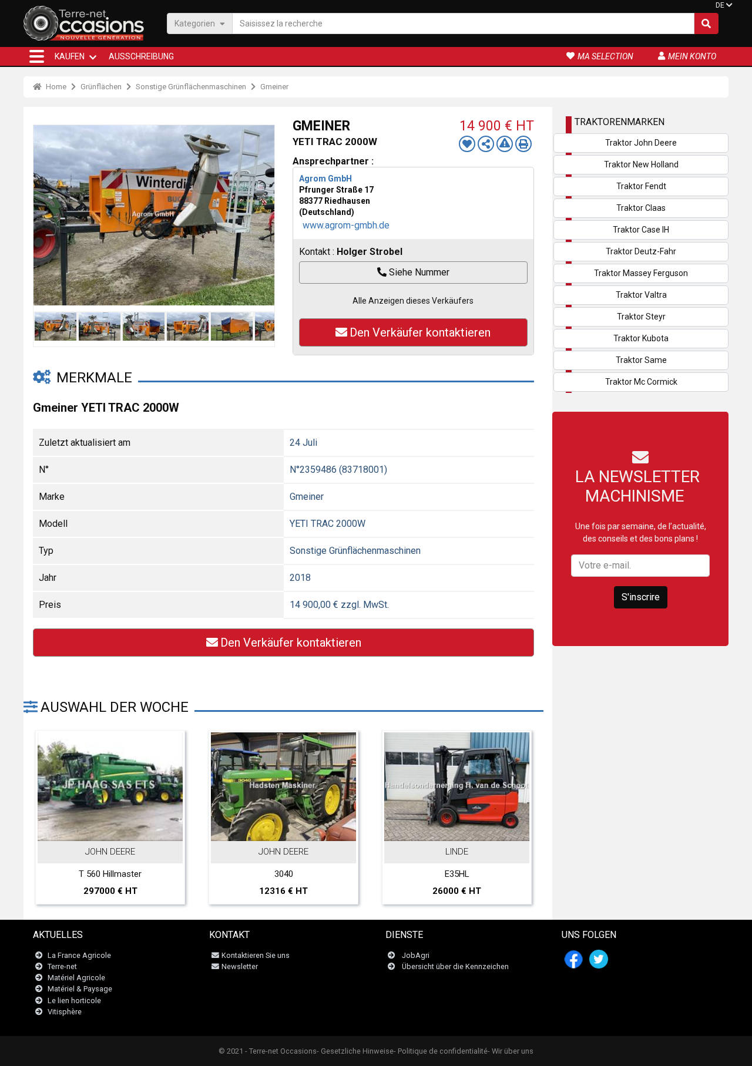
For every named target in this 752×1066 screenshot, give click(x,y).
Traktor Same (641, 360)
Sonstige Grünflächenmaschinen (191, 86)
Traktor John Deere (641, 142)
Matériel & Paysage (80, 988)
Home (55, 86)
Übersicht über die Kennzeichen (455, 966)
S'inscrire (641, 597)
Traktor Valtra (641, 295)
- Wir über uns (510, 1051)
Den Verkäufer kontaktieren (420, 332)
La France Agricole (79, 955)
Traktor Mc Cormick (641, 381)
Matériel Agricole (76, 977)
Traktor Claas (641, 208)
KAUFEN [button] (70, 56)
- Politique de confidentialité (441, 1051)
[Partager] (486, 144)
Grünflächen (101, 86)
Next (262, 215)
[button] (36, 56)
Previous (45, 215)
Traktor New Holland (641, 164)
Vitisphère (65, 1011)
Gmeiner (274, 86)
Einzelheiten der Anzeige (116, 828)
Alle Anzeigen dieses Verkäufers (413, 300)
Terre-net (62, 966)
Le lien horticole (74, 1000)
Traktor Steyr (641, 316)
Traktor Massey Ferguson (641, 273)
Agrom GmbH (325, 178)
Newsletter (239, 966)
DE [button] (720, 5)
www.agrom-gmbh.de (346, 225)
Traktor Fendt (641, 186)
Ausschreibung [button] (141, 56)
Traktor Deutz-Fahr (641, 251)
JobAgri (415, 955)
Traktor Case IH (641, 229)
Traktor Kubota (641, 338)
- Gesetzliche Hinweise (355, 1051)
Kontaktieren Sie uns (255, 955)
